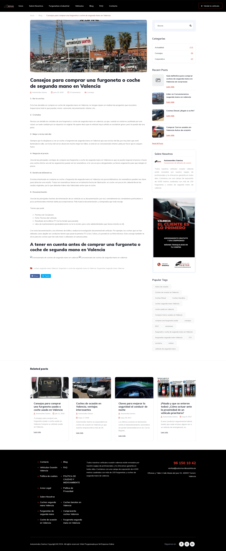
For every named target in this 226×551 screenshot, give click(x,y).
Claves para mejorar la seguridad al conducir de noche (133, 406)
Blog (91, 6)
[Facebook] (181, 544)
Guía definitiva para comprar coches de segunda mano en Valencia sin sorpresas (179, 79)
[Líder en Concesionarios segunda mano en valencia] (158, 98)
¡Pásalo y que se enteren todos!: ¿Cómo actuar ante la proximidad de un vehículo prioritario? (176, 408)
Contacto (113, 6)
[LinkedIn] (192, 544)
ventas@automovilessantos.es (182, 468)
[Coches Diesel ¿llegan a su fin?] (158, 115)
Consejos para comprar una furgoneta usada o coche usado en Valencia (48, 406)
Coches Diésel (160, 298)
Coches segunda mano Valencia (48, 504)
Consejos (90, 92)
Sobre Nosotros (36, 6)
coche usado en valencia (164, 309)
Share (36, 276)
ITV (190, 337)
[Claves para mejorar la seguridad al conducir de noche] (134, 387)
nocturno (158, 343)
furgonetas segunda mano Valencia (110, 268)
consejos (188, 321)
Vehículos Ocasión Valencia (48, 469)
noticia (171, 343)
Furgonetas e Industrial (59, 6)
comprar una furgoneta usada (166, 321)
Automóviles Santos (39, 92)
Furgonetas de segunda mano (47, 512)
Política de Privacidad (68, 489)
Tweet (47, 276)
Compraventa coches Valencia (71, 512)
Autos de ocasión (161, 287)
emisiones (169, 326)
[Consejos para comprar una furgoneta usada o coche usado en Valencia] (49, 387)
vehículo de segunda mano (165, 349)
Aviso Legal (45, 488)
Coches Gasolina (178, 298)
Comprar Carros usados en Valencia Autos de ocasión (178, 128)
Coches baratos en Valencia (72, 504)
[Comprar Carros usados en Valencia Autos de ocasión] (158, 132)
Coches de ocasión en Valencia (167, 292)
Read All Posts (157, 143)
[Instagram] (186, 544)
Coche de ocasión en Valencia (48, 521)
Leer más (170, 87)
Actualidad (159, 47)
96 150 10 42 (185, 463)
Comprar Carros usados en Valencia (168, 315)
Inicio (21, 6)
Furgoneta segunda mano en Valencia (72, 521)
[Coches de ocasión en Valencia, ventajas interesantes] (92, 387)
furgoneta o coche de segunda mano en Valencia (77, 268)
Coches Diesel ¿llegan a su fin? (180, 110)
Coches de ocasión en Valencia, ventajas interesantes (88, 406)
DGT (157, 326)
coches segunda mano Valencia (46, 268)
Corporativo (160, 59)
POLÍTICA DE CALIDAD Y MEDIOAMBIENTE (71, 479)
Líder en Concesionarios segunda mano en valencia (178, 95)
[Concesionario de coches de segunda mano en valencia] (9, 6)
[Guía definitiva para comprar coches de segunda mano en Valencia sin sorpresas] (158, 80)
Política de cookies (49, 476)
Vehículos (79, 6)
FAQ (101, 6)
